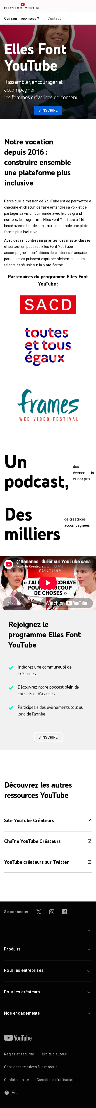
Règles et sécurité (19, 1054)
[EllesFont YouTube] (22, 6)
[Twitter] (39, 911)
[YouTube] (18, 1038)
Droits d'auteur (54, 1054)
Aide (15, 1093)
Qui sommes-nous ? (21, 18)
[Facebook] (64, 911)
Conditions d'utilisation (55, 1080)
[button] (48, 930)
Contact (53, 18)
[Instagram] (51, 911)
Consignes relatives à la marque (31, 1067)
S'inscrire (48, 737)
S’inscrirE (48, 110)
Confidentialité (16, 1080)
